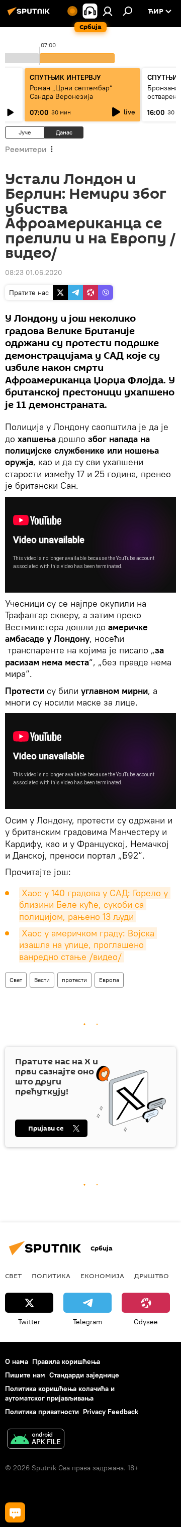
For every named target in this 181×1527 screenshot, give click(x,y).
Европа (109, 980)
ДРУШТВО (151, 1275)
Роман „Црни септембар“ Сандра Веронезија (71, 92)
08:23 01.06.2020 (33, 272)
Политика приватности (42, 1411)
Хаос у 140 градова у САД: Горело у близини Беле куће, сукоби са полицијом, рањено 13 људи (94, 904)
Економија (102, 1275)
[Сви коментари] (15, 1512)
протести (74, 980)
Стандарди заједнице (84, 1374)
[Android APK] (36, 1440)
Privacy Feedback (110, 1411)
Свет (16, 980)
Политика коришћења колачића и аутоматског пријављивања (60, 1393)
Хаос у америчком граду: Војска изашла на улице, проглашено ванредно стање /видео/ (88, 944)
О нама (16, 1361)
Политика (51, 1275)
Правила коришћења (66, 1361)
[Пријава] (108, 11)
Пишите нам (25, 1374)
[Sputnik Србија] (30, 15)
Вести (42, 980)
